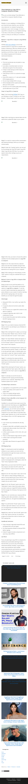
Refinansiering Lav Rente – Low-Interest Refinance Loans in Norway (14, 652)
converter (6, 408)
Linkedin (18, 766)
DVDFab (15, 94)
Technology (17, 556)
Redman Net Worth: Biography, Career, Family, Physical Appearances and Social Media (14, 675)
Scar (12, 556)
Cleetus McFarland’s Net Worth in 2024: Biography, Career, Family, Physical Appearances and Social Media (14, 744)
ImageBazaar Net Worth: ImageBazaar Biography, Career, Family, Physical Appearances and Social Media (14, 698)
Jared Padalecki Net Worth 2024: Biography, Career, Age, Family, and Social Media (14, 606)
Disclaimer (19, 779)
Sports (2, 758)
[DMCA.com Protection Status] (5, 771)
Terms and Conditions (12, 780)
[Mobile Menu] (26, 2)
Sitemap (18, 780)
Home (2, 752)
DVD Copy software (10, 44)
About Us (13, 779)
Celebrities (3, 753)
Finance (3, 755)
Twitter (8, 766)
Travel (2, 762)
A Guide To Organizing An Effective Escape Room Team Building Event (14, 584)
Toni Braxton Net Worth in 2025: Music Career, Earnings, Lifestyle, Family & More (14, 721)
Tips (2, 761)
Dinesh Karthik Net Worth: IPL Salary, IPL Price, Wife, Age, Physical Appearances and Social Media (14, 629)
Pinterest (13, 766)
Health (2, 756)
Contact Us (8, 779)
